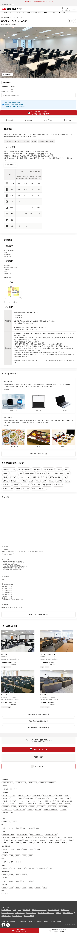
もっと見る (6, 389)
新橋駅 (28, 12)
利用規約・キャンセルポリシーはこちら (25, 329)
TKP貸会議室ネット (9, 12)
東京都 (18, 12)
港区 (23, 12)
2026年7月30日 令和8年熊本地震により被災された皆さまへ (38, 1)
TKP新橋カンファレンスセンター (41, 12)
